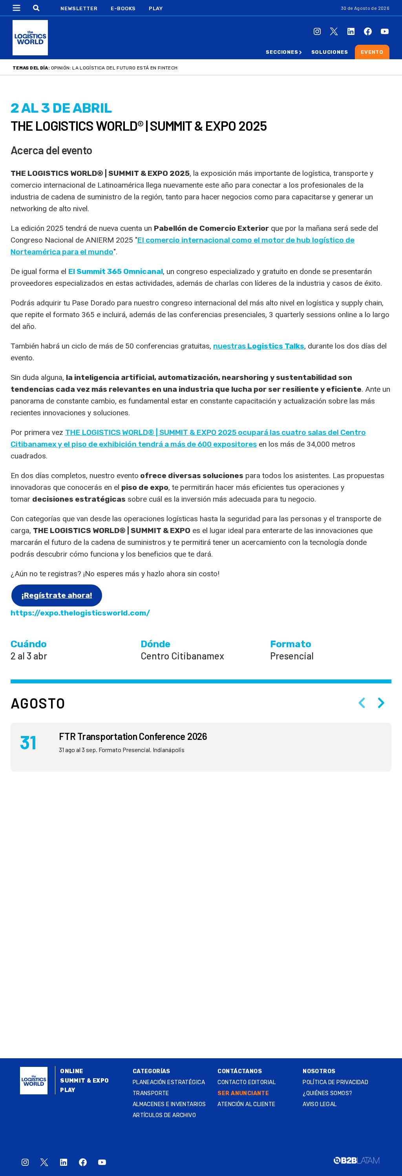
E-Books (123, 8)
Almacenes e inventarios (169, 1104)
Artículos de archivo (164, 1115)
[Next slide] (381, 703)
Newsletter (79, 8)
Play (156, 8)
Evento (372, 52)
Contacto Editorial (246, 1082)
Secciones (282, 52)
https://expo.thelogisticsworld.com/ (80, 612)
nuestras (258, 346)
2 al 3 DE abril (61, 108)
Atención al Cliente (246, 1104)
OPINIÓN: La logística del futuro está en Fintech (114, 68)
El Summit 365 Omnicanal (115, 271)
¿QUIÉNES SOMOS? (327, 1093)
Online (71, 1071)
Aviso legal (320, 1104)
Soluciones (329, 52)
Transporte (151, 1093)
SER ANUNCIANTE (243, 1093)
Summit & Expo (84, 1080)
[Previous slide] (361, 703)
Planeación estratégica (169, 1082)
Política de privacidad (335, 1082)
